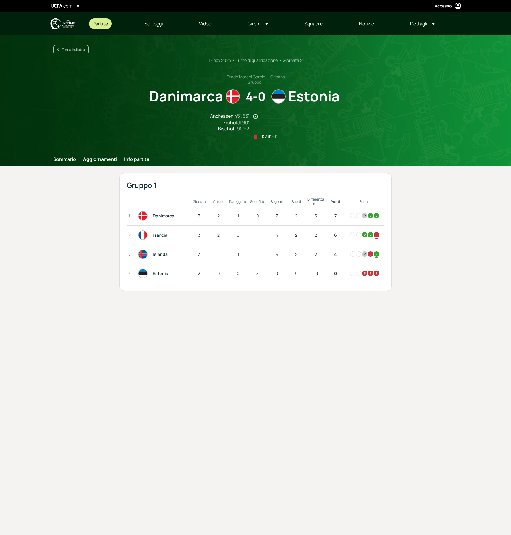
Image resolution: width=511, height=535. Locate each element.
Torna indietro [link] (73, 49)
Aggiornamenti (100, 159)
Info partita (136, 159)
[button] (258, 23)
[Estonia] (144, 273)
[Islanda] (144, 254)
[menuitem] (111, 23)
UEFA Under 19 (62, 23)
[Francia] (144, 235)
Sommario (64, 159)
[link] (100, 23)
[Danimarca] (144, 216)
